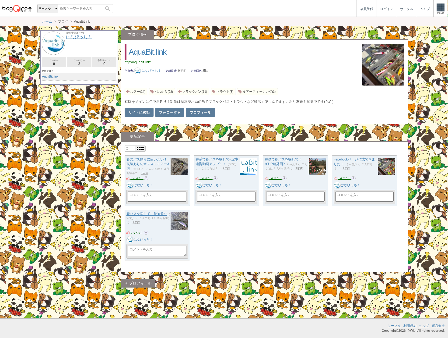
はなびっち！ (151, 70)
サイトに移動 (139, 112)
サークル (394, 325)
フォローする (169, 112)
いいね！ (137, 178)
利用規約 (409, 325)
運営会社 (438, 325)
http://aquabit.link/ (138, 62)
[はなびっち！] (129, 185)
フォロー (53, 62)
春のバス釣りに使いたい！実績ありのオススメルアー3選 (147, 164)
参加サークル (104, 62)
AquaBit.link (148, 51)
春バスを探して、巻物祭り (146, 214)
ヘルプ (424, 325)
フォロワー (79, 62)
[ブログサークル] (17, 8)
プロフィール (200, 112)
